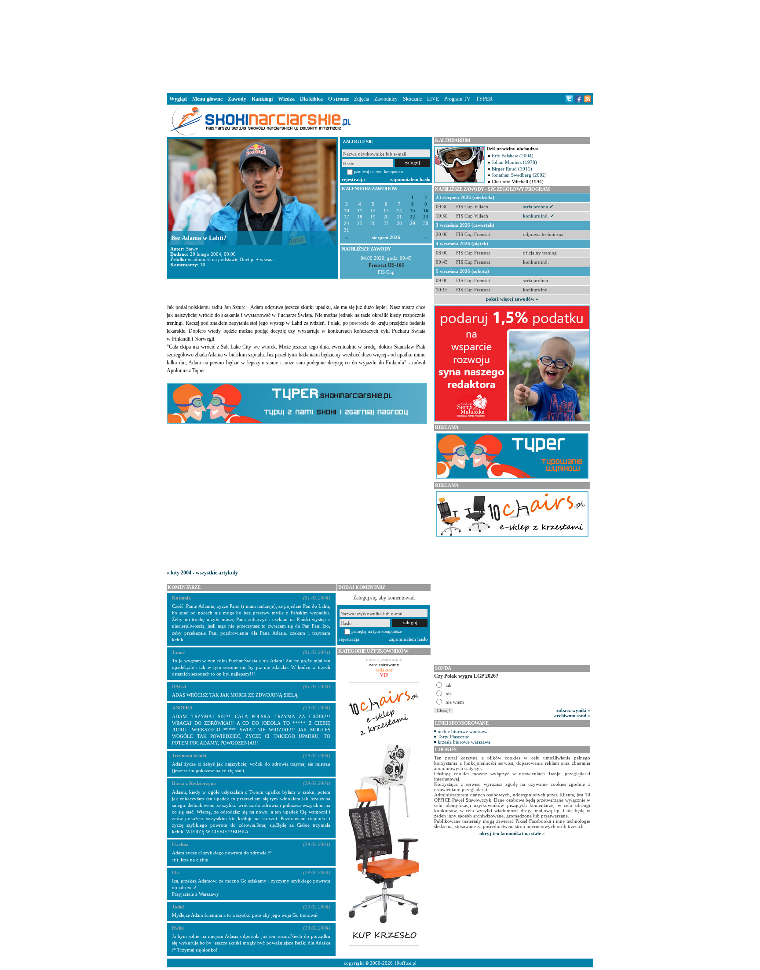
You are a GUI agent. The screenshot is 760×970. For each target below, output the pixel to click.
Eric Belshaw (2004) (512, 155)
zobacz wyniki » (573, 710)
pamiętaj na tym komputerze (379, 171)
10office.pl (405, 963)
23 (425, 216)
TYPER (484, 99)
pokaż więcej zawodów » (512, 299)
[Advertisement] (380, 46)
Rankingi (262, 99)
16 (425, 210)
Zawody (237, 99)
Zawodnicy (386, 99)
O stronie (338, 99)
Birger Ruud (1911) (512, 168)
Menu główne (207, 99)
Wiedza (286, 99)
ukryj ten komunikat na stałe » (512, 833)
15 (412, 210)
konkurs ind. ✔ (538, 215)
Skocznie (412, 99)
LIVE (433, 99)
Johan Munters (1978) (514, 162)
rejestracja (353, 179)
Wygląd (178, 99)
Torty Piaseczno (454, 736)
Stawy (192, 248)
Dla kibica (311, 99)
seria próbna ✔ (538, 206)
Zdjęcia (361, 99)
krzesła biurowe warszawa (464, 742)
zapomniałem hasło (410, 179)
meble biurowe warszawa (463, 731)
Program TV (457, 99)
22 (412, 216)
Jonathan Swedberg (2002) (519, 175)
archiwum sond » (572, 715)
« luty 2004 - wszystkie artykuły (202, 573)
